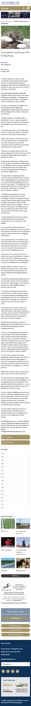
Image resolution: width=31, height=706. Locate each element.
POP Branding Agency (15, 702)
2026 (2, 453)
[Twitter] (12, 671)
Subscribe (4, 8)
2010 (2, 508)
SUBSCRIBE (15, 618)
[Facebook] (3, 671)
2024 (2, 460)
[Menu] (29, 3)
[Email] (17, 671)
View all (15, 576)
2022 (2, 467)
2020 (2, 474)
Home (3, 21)
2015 (2, 491)
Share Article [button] (9, 442)
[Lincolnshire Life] (10, 3)
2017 (2, 484)
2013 (2, 497)
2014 (2, 494)
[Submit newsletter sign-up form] (28, 664)
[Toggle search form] (23, 8)
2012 (2, 501)
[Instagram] (8, 671)
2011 (2, 504)
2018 (2, 480)
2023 (2, 463)
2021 (2, 470)
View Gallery (8, 437)
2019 (2, 477)
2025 (2, 457)
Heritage (9, 21)
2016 (2, 487)
